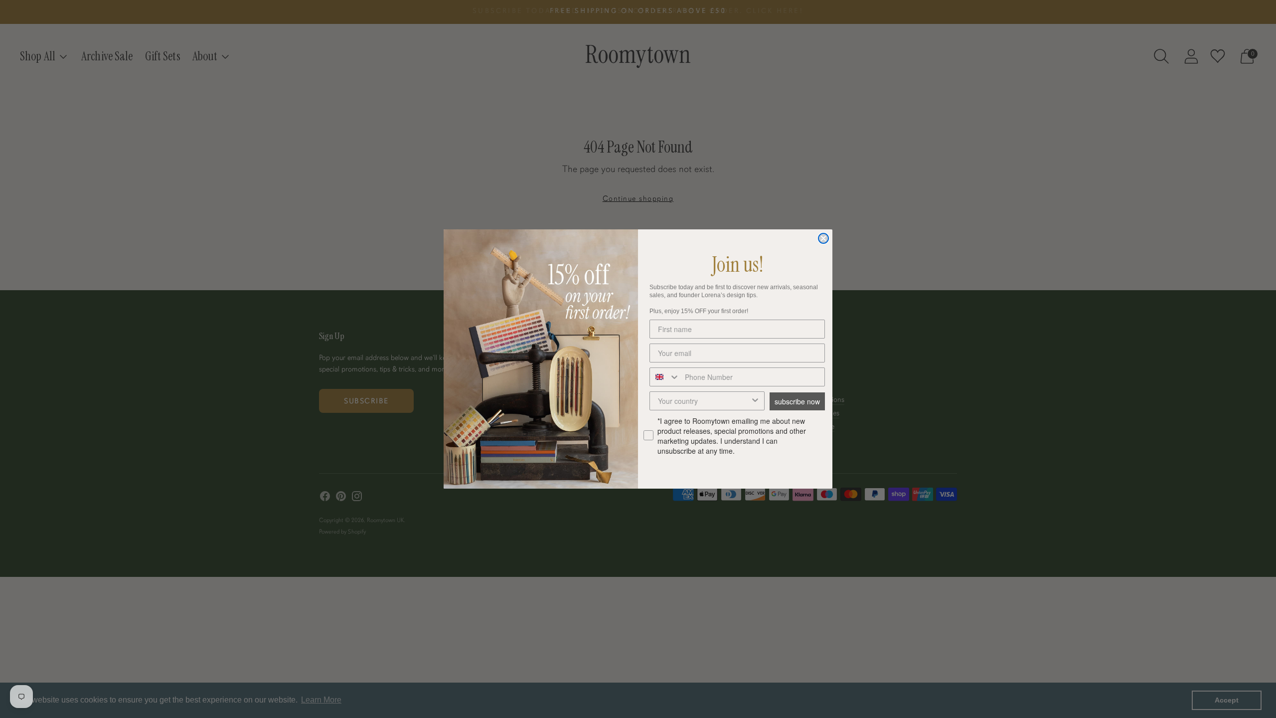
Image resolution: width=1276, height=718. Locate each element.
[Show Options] (755, 401)
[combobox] (665, 377)
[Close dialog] (823, 238)
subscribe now (797, 401)
